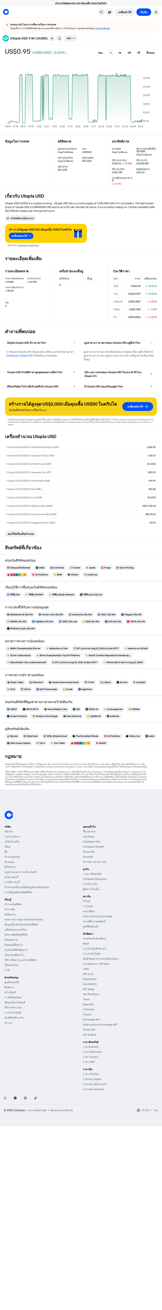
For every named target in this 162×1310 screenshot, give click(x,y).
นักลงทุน (9, 861)
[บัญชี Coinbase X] (5, 1098)
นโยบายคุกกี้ (11, 877)
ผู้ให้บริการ (10, 866)
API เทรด (88, 973)
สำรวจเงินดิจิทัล (13, 904)
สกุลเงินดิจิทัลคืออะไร (16, 949)
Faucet (87, 1014)
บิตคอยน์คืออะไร (13, 944)
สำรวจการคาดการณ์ (94, 861)
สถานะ (8, 1022)
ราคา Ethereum (92, 1051)
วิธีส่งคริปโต (11, 965)
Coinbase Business (95, 879)
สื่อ (6, 851)
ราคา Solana (90, 1056)
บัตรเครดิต (89, 851)
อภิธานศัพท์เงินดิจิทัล (16, 934)
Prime (86, 901)
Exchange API (91, 1019)
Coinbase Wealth (93, 846)
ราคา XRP (89, 1062)
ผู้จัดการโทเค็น (91, 889)
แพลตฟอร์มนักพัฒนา (94, 938)
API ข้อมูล (88, 989)
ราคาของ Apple (92, 1079)
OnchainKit (90, 984)
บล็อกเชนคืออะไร (14, 954)
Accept (133, 1298)
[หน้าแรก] (6, 11)
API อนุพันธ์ (89, 1034)
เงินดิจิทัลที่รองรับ (14, 1017)
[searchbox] (71, 38)
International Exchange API (100, 1024)
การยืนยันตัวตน (13, 997)
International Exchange (97, 916)
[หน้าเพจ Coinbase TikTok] (35, 1098)
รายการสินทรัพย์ (92, 873)
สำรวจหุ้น (9, 909)
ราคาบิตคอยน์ (91, 1046)
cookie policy (96, 1283)
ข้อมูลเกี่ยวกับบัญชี (14, 1002)
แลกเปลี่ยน (89, 911)
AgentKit (88, 1004)
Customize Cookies (140, 1287)
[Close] (154, 1284)
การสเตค (88, 906)
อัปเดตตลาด (11, 939)
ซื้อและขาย (89, 831)
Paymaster (90, 979)
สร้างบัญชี (10, 992)
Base (86, 943)
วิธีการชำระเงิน (13, 1007)
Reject (97, 1298)
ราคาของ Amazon (93, 1089)
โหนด (86, 999)
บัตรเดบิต (88, 856)
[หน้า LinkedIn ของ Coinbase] (15, 1098)
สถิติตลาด (9, 914)
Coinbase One (91, 841)
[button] (156, 12)
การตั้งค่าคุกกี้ (12, 882)
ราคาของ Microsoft (95, 1084)
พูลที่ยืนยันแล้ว (91, 926)
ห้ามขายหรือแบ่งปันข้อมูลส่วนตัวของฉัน (26, 887)
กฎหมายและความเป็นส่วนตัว (20, 872)
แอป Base (88, 836)
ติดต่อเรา (9, 987)
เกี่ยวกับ (8, 831)
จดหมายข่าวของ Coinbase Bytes (23, 919)
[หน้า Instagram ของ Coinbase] (25, 1098)
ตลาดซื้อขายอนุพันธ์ (94, 921)
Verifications (91, 994)
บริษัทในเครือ (11, 841)
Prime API (89, 1029)
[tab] (100, 53)
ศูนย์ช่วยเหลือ (11, 982)
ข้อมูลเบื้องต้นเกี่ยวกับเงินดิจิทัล (21, 924)
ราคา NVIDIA (90, 1074)
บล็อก (7, 846)
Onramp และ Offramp (96, 963)
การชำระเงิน (90, 884)
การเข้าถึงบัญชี (12, 1012)
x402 (86, 968)
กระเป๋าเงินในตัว (92, 953)
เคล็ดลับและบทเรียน (15, 929)
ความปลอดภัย (12, 856)
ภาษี (6, 970)
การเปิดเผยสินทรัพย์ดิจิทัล (18, 892)
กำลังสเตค (88, 1009)
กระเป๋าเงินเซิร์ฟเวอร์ (94, 948)
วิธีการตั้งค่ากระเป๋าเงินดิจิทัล (20, 960)
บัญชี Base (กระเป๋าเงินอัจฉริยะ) (100, 958)
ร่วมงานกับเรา (12, 836)
